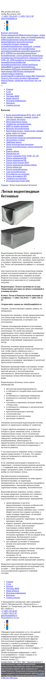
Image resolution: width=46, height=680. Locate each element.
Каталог (9, 94)
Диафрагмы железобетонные (13, 63)
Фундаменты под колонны (24, 60)
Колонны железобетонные (17, 128)
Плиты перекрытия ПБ (25, 69)
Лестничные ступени (15, 140)
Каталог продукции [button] (9, 33)
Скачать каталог (13, 105)
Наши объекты (12, 98)
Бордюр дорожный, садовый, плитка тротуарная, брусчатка (21, 47)
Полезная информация (16, 101)
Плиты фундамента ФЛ (16, 176)
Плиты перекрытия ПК (11, 35)
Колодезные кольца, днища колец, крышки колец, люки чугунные (23, 36)
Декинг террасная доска (18, 80)
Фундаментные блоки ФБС (24, 76)
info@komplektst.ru (9, 18)
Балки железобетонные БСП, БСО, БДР (23, 115)
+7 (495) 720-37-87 (26, 16)
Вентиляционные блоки (14, 39)
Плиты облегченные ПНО (17, 163)
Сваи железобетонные (16, 172)
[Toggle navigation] (2, 85)
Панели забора (12, 151)
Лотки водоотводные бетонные (22, 56)
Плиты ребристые (23, 64)
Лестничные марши (14, 135)
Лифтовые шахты (14, 42)
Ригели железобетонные (20, 53)
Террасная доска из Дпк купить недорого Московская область (23, 78)
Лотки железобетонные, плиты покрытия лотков (19, 54)
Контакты (10, 103)
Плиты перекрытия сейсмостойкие (21, 165)
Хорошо (40, 675)
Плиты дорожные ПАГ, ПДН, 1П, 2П (22, 156)
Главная (9, 89)
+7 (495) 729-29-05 (9, 16)
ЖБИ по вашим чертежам (18, 67)
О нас (8, 91)
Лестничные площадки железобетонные (14, 45)
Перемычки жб (12, 153)
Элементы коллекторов (16, 178)
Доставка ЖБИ (12, 96)
